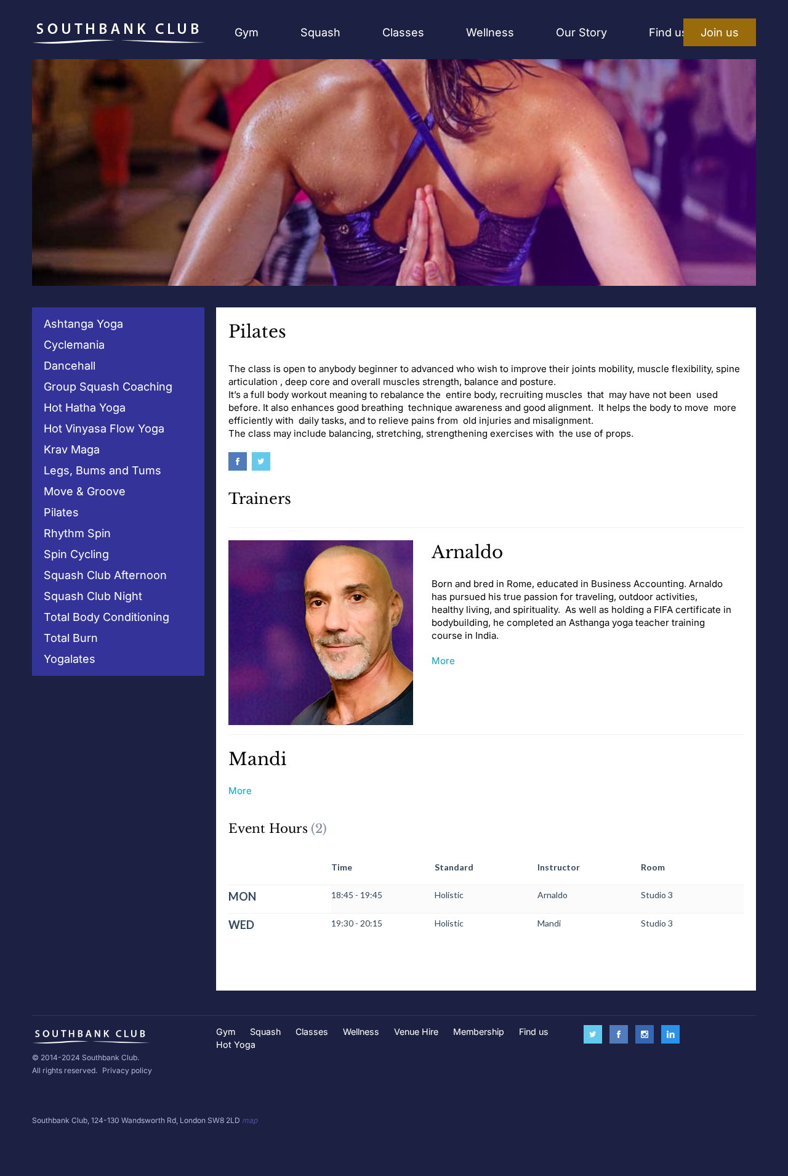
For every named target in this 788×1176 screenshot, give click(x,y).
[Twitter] (263, 462)
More (443, 661)
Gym (247, 32)
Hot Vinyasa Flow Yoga (104, 428)
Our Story (581, 32)
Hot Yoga (235, 1044)
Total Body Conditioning (106, 616)
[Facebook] (240, 462)
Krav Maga (72, 449)
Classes (403, 32)
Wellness (490, 32)
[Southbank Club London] (118, 33)
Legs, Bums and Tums (102, 470)
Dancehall (69, 365)
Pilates (61, 512)
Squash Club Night (93, 596)
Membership (478, 1031)
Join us (720, 32)
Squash (320, 32)
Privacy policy (127, 1070)
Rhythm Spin (77, 533)
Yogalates (69, 658)
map (249, 1120)
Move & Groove (85, 491)
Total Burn (71, 637)
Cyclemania (74, 344)
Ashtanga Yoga (83, 323)
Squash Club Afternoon (105, 575)
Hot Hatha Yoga (85, 407)
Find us (668, 32)
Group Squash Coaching (108, 386)
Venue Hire (416, 1031)
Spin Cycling (76, 554)
